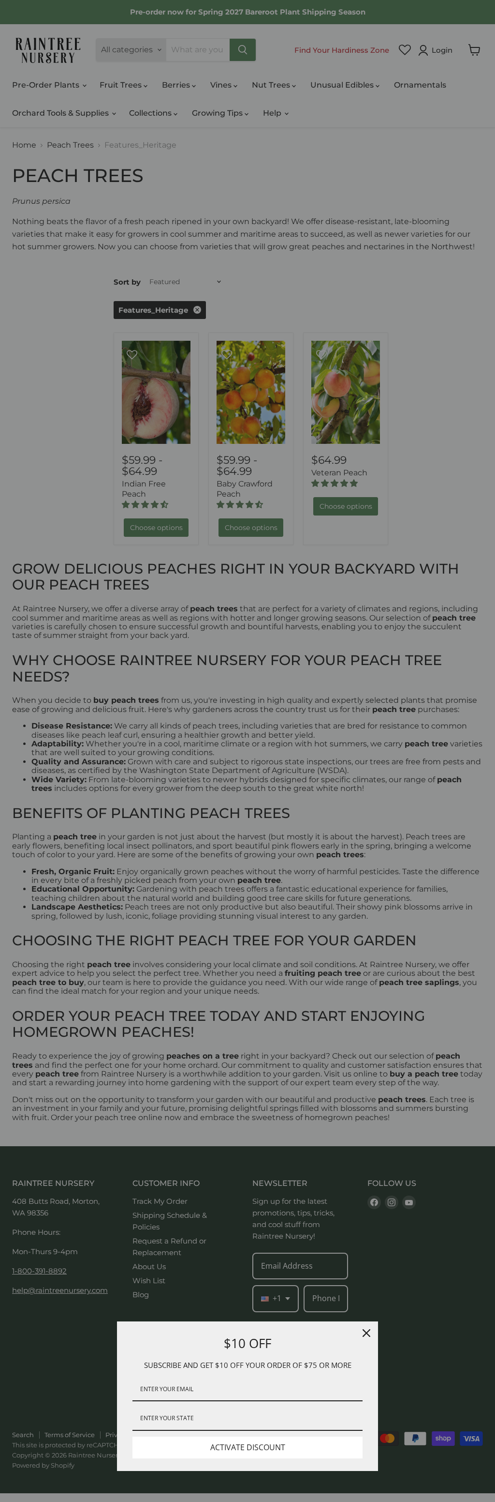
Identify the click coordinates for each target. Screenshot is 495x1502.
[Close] (366, 1333)
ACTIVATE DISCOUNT (247, 1447)
